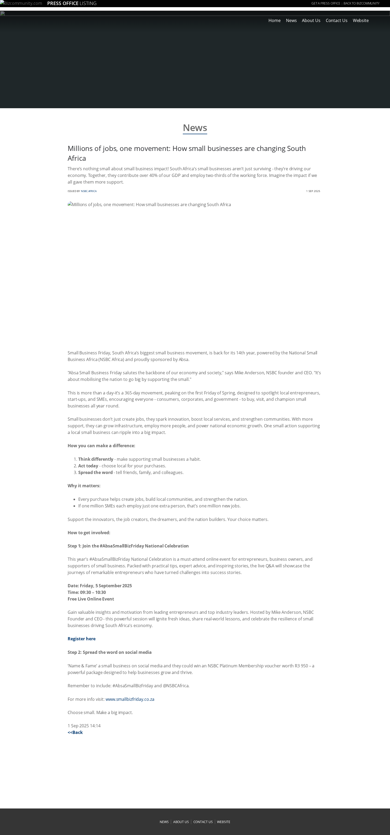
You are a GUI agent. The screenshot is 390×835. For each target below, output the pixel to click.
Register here (82, 639)
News (291, 20)
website (223, 822)
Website (361, 20)
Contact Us (337, 20)
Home (274, 20)
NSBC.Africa (89, 191)
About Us (311, 20)
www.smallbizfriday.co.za (130, 699)
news (164, 822)
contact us (203, 822)
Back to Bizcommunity (361, 3)
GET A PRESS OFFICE (325, 3)
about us (181, 822)
